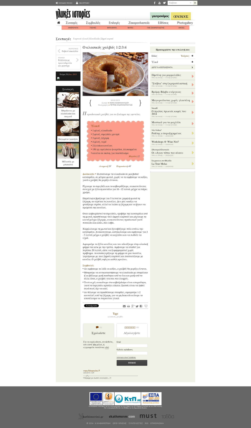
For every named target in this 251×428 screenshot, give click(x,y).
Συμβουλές (93, 23)
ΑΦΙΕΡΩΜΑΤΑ (73, 28)
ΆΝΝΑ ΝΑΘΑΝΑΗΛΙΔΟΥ (119, 103)
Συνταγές (71, 23)
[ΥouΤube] (159, 2)
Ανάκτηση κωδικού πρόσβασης (126, 357)
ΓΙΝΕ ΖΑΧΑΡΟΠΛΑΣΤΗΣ (155, 28)
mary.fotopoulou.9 (91, 371)
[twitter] (164, 2)
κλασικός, (112, 316)
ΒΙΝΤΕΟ (130, 28)
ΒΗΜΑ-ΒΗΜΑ (112, 28)
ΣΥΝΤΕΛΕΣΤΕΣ (136, 423)
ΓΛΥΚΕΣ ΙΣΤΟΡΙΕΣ (171, 77)
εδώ (107, 347)
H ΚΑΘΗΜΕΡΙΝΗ (103, 423)
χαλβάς (119, 316)
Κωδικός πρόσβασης (125, 349)
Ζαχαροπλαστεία (139, 23)
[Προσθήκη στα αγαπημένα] (146, 306)
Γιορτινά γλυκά (80, 38)
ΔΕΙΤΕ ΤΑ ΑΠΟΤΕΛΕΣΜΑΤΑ (162, 67)
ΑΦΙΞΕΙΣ (181, 28)
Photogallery (185, 23)
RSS (146, 423)
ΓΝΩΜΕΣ (93, 28)
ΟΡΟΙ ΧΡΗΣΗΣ (120, 423)
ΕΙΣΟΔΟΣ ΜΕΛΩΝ (65, 3)
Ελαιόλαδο (94, 38)
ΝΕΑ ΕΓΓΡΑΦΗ (84, 3)
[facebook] (154, 2)
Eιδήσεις (163, 23)
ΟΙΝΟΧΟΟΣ (169, 136)
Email (119, 342)
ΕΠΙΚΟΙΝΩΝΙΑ (157, 423)
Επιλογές (114, 23)
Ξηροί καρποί (107, 38)
